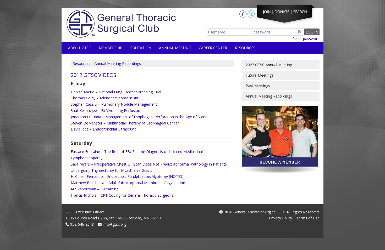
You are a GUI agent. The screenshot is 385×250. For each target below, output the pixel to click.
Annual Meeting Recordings (118, 63)
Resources (245, 47)
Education (140, 47)
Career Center (213, 47)
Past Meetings (258, 85)
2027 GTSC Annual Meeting (269, 64)
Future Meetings (259, 75)
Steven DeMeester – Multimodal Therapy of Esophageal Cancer (125, 123)
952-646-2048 (81, 224)
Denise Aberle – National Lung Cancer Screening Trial (116, 91)
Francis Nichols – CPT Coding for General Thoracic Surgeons (122, 195)
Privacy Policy (280, 217)
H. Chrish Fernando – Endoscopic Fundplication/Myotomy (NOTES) (127, 176)
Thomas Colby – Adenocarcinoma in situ (105, 97)
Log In (312, 32)
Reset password (306, 38)
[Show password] (298, 32)
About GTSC (79, 47)
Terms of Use (308, 217)
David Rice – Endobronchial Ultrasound (103, 129)
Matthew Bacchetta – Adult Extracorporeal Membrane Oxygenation (128, 182)
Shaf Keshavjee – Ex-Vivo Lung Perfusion (105, 110)
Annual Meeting (175, 47)
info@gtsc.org (114, 224)
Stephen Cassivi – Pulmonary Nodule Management (114, 104)
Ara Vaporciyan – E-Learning (94, 188)
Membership (110, 47)
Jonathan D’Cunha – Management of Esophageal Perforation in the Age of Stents (139, 116)
